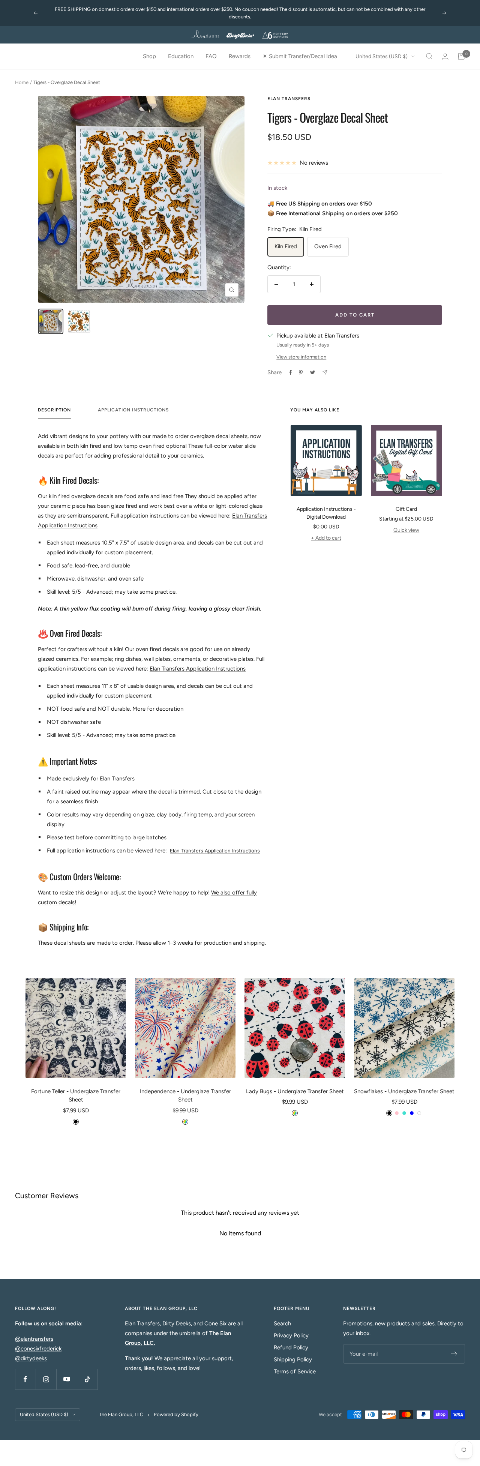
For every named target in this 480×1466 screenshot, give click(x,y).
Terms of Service (295, 1371)
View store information (301, 357)
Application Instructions (133, 410)
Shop (149, 56)
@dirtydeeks (31, 1358)
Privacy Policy (291, 1335)
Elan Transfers (288, 98)
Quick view (406, 530)
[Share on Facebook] (290, 372)
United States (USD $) (382, 56)
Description (54, 410)
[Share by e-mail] (324, 372)
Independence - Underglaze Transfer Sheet (185, 1095)
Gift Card (406, 509)
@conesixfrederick (38, 1348)
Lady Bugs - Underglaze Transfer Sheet (295, 1091)
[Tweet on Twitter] (312, 372)
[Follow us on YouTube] (66, 1379)
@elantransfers (34, 1338)
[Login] (445, 56)
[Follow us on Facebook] (25, 1379)
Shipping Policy (293, 1359)
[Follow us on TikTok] (87, 1379)
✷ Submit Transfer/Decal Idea (299, 56)
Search (282, 1323)
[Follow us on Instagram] (46, 1379)
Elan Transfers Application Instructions (198, 668)
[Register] (454, 1353)
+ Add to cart (326, 538)
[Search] (429, 56)
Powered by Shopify (176, 1414)
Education (181, 56)
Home (21, 82)
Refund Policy (291, 1347)
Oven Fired (328, 246)
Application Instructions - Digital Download (326, 513)
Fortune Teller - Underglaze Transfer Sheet (75, 1095)
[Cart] (461, 56)
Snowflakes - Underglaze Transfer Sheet (404, 1091)
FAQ (211, 56)
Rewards (239, 56)
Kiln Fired (285, 246)
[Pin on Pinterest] (301, 372)
